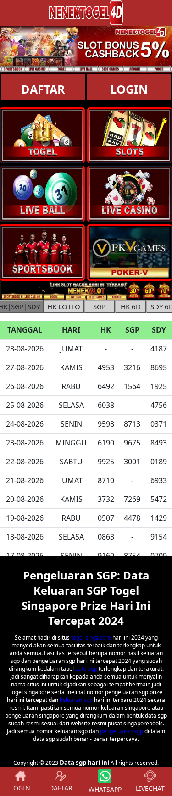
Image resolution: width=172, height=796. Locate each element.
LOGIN (20, 788)
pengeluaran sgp (121, 731)
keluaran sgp (76, 700)
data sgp (86, 669)
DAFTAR (43, 89)
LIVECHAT (150, 788)
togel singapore (91, 637)
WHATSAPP (105, 789)
